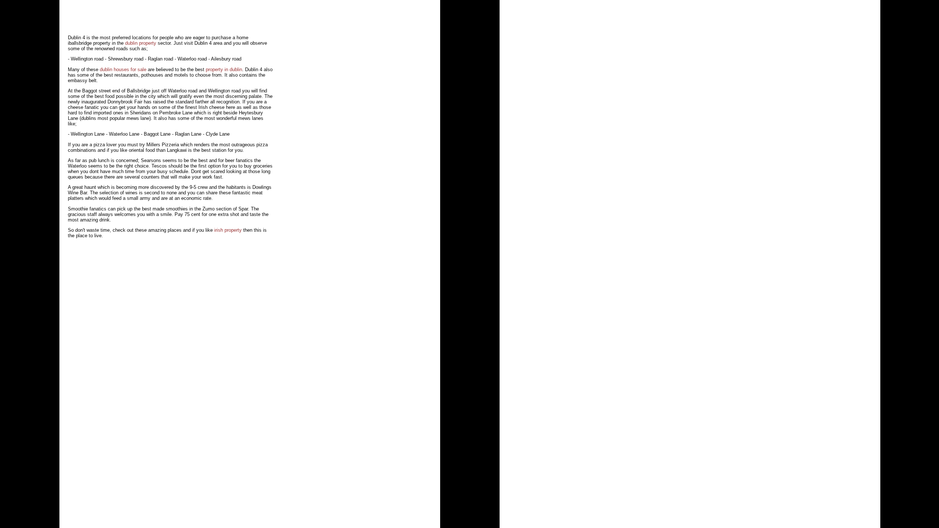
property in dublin (224, 69)
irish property (228, 230)
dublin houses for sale (123, 69)
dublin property (140, 43)
